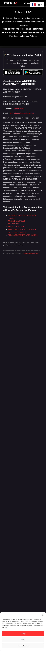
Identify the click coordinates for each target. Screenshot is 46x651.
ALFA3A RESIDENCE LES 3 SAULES (23, 235)
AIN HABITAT (13, 224)
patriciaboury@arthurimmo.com (21, 113)
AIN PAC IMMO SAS (16, 227)
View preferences (23, 646)
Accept (23, 634)
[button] (43, 615)
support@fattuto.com (30, 253)
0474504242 (19, 109)
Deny (23, 640)
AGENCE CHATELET (16, 221)
